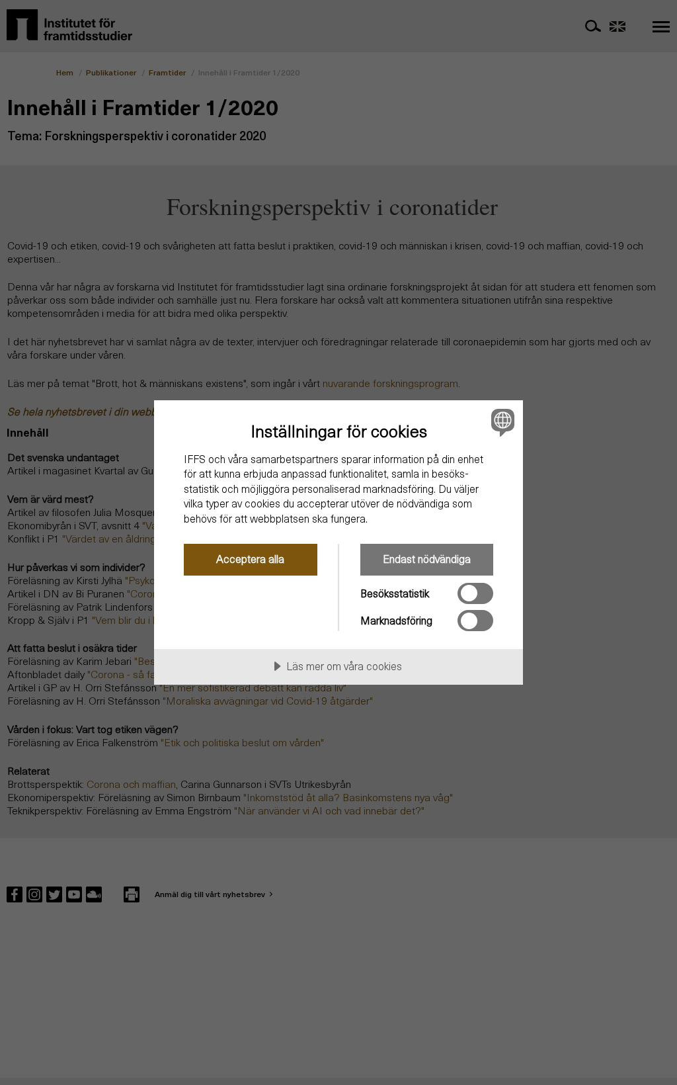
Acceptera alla (250, 558)
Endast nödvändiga (427, 558)
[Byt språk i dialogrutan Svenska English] (501, 422)
